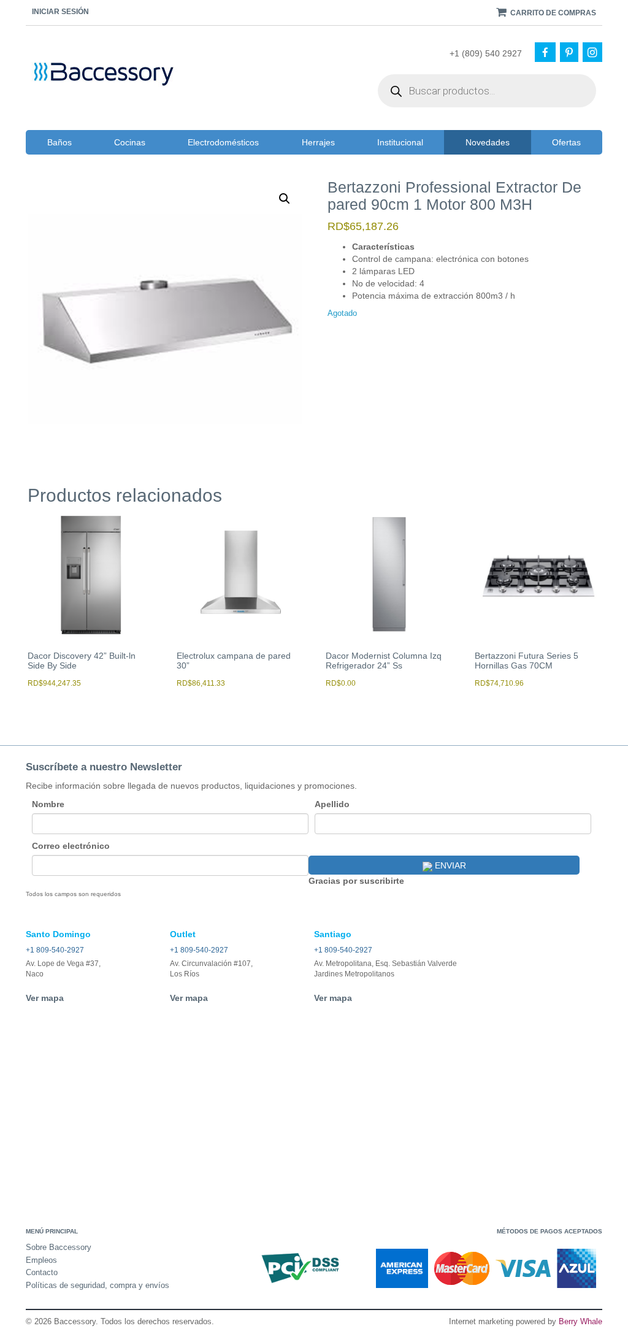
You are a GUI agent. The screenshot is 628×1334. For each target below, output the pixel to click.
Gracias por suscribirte (356, 881)
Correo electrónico (71, 846)
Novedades (487, 142)
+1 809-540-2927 (55, 950)
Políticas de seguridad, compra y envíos (97, 1285)
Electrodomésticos (223, 142)
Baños (59, 142)
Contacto (42, 1272)
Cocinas (129, 142)
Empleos (41, 1260)
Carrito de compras (552, 13)
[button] (285, 199)
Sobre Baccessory (58, 1247)
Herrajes (318, 142)
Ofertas (566, 142)
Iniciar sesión (60, 11)
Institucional (400, 142)
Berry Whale (580, 1321)
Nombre (48, 804)
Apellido (332, 804)
